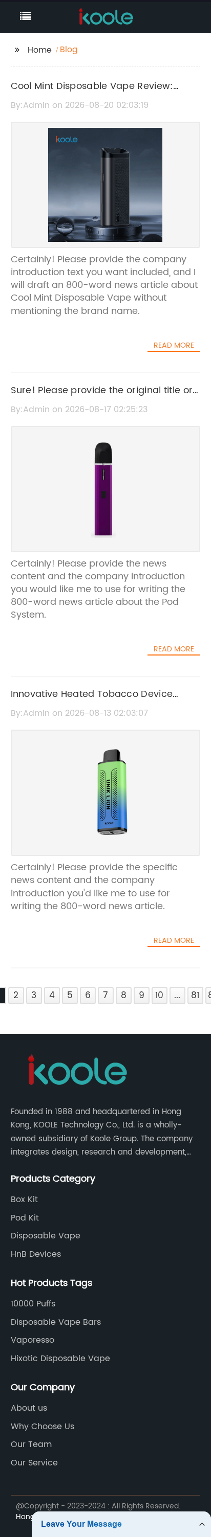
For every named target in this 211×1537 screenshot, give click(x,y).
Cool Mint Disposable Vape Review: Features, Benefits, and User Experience (101, 93)
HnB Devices (36, 1254)
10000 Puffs (33, 1304)
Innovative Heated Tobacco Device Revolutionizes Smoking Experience (92, 701)
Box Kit (24, 1199)
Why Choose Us (42, 1426)
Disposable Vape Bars (56, 1322)
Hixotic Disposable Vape (60, 1358)
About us (29, 1408)
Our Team (31, 1444)
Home (40, 50)
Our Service (34, 1463)
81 (195, 995)
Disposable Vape (45, 1236)
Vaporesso (32, 1340)
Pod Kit (25, 1218)
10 (159, 995)
